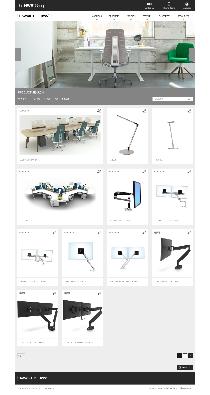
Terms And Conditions (27, 388)
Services (147, 16)
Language (187, 8)
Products (114, 16)
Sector (65, 98)
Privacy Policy (48, 388)
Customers (164, 16)
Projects (131, 16)
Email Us (186, 367)
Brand (37, 98)
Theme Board (169, 8)
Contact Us (149, 8)
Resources (183, 16)
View (47, 159)
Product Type (51, 98)
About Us (97, 16)
